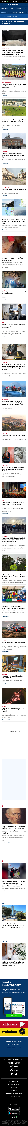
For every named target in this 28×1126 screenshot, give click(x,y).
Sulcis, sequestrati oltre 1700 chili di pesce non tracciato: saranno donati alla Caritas (13, 469)
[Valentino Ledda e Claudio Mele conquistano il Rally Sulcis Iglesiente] (14, 594)
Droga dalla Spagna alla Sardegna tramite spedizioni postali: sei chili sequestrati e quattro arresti (12, 52)
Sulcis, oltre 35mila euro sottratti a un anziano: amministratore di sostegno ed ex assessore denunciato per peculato (13, 367)
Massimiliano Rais (6, 842)
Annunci (14, 1050)
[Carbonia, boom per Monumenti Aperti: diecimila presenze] (14, 279)
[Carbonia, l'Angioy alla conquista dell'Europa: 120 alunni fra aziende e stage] (14, 141)
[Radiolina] (14, 1032)
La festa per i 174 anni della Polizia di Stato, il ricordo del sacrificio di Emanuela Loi (13, 504)
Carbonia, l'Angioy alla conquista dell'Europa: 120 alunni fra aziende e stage (13, 155)
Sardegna (18, 8)
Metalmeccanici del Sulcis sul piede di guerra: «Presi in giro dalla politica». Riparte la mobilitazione (13, 539)
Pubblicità (14, 1087)
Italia (24, 8)
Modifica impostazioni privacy (14, 1093)
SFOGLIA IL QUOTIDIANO (8, 16)
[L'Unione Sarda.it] (14, 4)
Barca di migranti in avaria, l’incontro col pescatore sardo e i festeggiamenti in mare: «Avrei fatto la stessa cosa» (14, 402)
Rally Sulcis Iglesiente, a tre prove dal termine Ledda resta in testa (13, 643)
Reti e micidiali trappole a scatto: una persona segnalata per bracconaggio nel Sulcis (13, 576)
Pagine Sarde (14, 1053)
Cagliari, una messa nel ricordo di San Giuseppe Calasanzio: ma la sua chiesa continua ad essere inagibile (14, 830)
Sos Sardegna (13, 12)
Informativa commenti (14, 1096)
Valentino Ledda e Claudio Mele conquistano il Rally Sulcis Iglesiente (13, 607)
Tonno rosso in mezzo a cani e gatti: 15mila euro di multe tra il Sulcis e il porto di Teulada (13, 258)
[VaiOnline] (14, 1071)
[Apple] (14, 1109)
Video (12, 8)
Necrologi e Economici (14, 1084)
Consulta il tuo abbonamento (14, 1041)
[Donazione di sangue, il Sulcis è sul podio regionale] (14, 663)
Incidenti (21, 12)
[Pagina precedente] (19, 731)
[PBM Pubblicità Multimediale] (14, 1074)
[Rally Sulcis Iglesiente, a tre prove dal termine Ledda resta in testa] (14, 629)
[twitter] (2, 1)
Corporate (14, 1099)
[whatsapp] (7, 1)
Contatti (14, 1090)
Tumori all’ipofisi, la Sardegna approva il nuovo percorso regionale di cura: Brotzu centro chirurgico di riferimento (14, 925)
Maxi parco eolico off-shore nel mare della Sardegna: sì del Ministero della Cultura (13, 221)
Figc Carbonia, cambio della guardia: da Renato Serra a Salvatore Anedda (14, 120)
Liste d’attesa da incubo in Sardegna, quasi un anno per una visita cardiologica (13, 325)
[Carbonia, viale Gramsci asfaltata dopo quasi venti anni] (14, 176)
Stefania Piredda (5, 513)
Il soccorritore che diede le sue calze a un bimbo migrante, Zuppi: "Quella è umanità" (13, 884)
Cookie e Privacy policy (14, 1081)
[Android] (14, 1113)
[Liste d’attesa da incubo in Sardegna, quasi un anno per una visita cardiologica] (14, 312)
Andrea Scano (5, 95)
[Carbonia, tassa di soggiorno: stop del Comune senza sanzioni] (14, 423)
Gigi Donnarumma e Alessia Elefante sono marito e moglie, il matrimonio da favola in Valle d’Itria (13, 963)
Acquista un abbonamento (14, 1044)
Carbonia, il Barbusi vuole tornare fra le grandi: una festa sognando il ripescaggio (14, 85)
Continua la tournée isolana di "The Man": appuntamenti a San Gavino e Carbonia (13, 709)
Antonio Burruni (5, 616)
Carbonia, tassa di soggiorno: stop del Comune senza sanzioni (13, 436)
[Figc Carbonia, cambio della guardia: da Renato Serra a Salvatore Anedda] (14, 107)
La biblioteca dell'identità (14, 1047)
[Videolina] (14, 1024)
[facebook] (5, 1)
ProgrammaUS (4, 8)
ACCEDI (24, 1)
